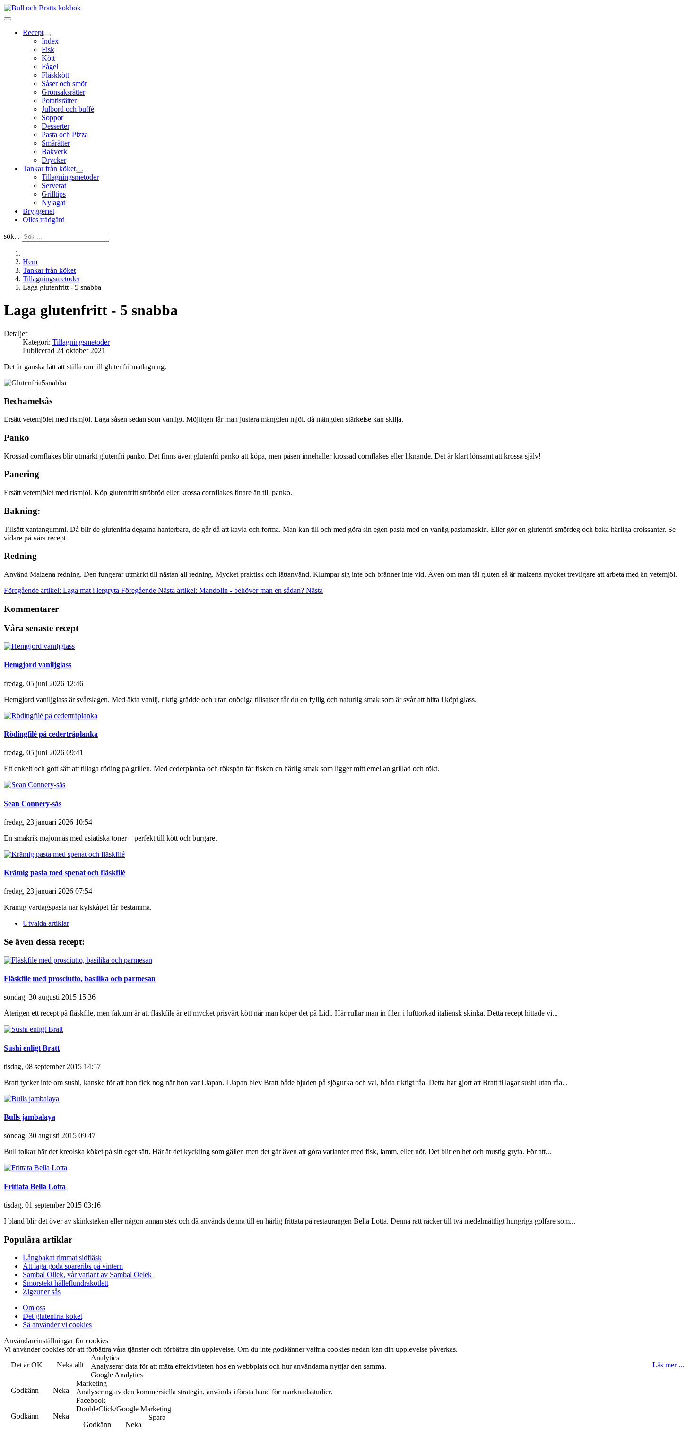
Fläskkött (55, 75)
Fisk (48, 49)
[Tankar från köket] (79, 171)
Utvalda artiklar (46, 923)
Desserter (56, 126)
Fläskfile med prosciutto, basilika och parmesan (80, 979)
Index (50, 41)
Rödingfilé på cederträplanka (51, 734)
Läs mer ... (668, 1365)
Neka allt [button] (70, 1365)
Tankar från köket (49, 169)
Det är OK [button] (27, 1365)
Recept (33, 32)
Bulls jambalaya (29, 1117)
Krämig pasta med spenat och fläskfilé (64, 873)
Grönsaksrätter (63, 92)
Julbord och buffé (68, 109)
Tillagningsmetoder (70, 177)
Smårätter (56, 143)
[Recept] (47, 35)
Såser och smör (64, 83)
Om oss (34, 1308)
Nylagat (53, 203)
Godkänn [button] (25, 1390)
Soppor (52, 117)
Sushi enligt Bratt (32, 1048)
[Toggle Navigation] (7, 18)
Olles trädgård (44, 220)
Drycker (54, 160)
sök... (12, 236)
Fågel (50, 66)
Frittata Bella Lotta (35, 1187)
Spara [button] (156, 1417)
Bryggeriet (38, 211)
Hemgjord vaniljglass (37, 665)
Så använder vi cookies (57, 1325)
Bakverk (54, 152)
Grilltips (54, 194)
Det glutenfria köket (52, 1316)
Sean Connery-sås (32, 804)
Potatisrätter (59, 100)
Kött (48, 58)
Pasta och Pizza (65, 135)
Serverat (54, 186)
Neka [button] (61, 1390)
